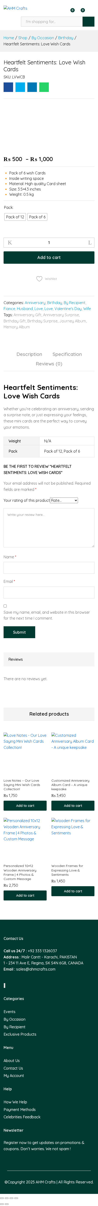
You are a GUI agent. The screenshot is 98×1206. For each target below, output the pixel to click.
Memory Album (17, 327)
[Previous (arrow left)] (2, 1204)
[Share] (7, 1198)
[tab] (29, 356)
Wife (87, 308)
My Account (14, 1075)
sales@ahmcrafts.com (35, 969)
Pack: (8, 207)
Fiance (9, 308)
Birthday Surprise (42, 321)
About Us (12, 1060)
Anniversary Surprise (61, 314)
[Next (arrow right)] (7, 1204)
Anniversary (35, 302)
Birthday (54, 302)
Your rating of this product (27, 500)
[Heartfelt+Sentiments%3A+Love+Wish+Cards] (20, 87)
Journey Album (72, 321)
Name (10, 557)
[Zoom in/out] (16, 1198)
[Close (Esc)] (2, 1198)
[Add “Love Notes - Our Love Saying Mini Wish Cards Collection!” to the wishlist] (31, 773)
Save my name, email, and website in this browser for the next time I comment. (47, 615)
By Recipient (74, 302)
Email (9, 581)
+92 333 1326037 (42, 950)
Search (88, 22)
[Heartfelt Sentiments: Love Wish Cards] (8, 87)
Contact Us (13, 1068)
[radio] (15, 216)
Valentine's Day (68, 308)
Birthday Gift (15, 321)
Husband (25, 308)
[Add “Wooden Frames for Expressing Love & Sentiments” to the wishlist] (78, 858)
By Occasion (14, 1019)
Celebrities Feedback (22, 1117)
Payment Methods (20, 1109)
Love (38, 308)
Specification (67, 354)
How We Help (15, 1102)
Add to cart (49, 257)
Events (9, 1011)
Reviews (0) (49, 363)
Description (29, 354)
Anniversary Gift (27, 314)
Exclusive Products (20, 1034)
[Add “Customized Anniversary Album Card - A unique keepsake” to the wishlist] (78, 773)
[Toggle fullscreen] (11, 1198)
